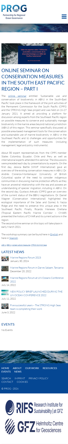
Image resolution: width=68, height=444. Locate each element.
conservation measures (21, 245)
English (54, 234)
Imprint (20, 378)
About (17, 368)
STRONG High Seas (39, 245)
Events (6, 371)
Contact (7, 381)
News (17, 371)
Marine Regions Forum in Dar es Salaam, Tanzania (36, 267)
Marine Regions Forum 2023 (25, 257)
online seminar (17, 95)
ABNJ (3, 245)
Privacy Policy (38, 378)
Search (6, 378)
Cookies (22, 381)
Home (5, 368)
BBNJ (9, 245)
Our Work (32, 368)
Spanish (13, 238)
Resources (50, 368)
